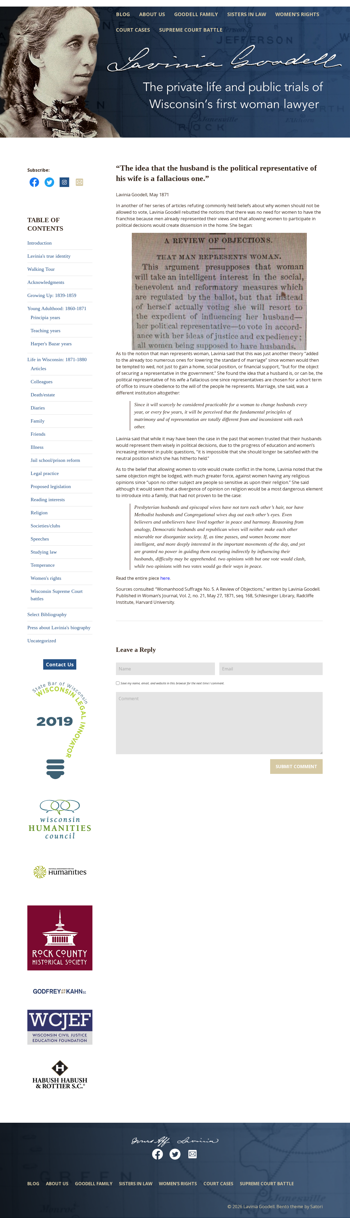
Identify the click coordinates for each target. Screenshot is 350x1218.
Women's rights (46, 578)
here (165, 578)
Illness (37, 447)
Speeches (40, 539)
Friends (38, 434)
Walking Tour (41, 269)
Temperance (43, 565)
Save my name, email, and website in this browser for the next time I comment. (172, 683)
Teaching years (45, 330)
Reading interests (48, 499)
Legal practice (45, 473)
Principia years (45, 317)
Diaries (38, 408)
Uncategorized (41, 640)
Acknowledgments (45, 282)
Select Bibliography (47, 614)
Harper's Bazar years (51, 343)
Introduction (39, 243)
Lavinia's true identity (49, 256)
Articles (38, 368)
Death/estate (43, 394)
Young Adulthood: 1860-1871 (56, 308)
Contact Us (60, 664)
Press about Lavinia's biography (59, 627)
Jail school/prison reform (55, 460)
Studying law (44, 552)
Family (38, 421)
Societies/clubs (45, 525)
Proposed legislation (51, 486)
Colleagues (41, 381)
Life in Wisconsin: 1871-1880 (57, 359)
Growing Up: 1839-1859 (51, 295)
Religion (39, 512)
